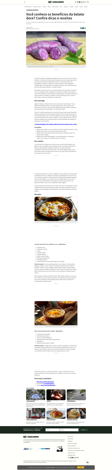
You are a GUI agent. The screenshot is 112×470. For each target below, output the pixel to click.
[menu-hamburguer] (24, 2)
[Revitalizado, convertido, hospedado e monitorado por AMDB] (87, 462)
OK (80, 467)
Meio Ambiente (55, 6)
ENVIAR (83, 429)
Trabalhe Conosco (71, 452)
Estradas (44, 6)
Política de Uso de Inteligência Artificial (76, 450)
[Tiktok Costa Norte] (83, 2)
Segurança (66, 6)
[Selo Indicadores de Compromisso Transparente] (60, 448)
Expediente (70, 441)
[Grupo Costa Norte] (44, 448)
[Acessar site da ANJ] (28, 448)
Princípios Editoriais (72, 445)
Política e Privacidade (72, 443)
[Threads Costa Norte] (77, 2)
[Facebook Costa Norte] (75, 2)
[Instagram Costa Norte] (81, 2)
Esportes (72, 6)
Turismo (81, 6)
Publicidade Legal (71, 455)
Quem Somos (70, 438)
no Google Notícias (48, 383)
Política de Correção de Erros (74, 448)
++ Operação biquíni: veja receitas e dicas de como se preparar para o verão (55, 124)
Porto (61, 6)
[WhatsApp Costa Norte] (85, 2)
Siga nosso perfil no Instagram (45, 382)
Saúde (76, 6)
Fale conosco (70, 436)
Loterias (86, 6)
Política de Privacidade (51, 467)
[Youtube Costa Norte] (79, 2)
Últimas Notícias (28, 6)
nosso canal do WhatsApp (48, 385)
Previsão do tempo (37, 6)
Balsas (49, 6)
